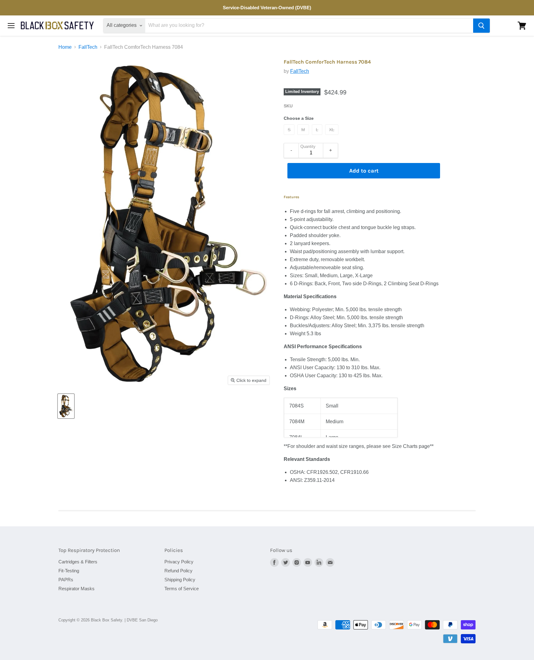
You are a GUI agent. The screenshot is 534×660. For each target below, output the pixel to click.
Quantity (308, 146)
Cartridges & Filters (77, 561)
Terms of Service (181, 588)
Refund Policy (178, 570)
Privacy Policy (178, 561)
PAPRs (65, 579)
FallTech (87, 47)
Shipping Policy (179, 579)
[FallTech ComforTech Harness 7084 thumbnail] (66, 406)
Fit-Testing (68, 570)
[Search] (481, 26)
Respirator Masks (76, 588)
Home (65, 47)
